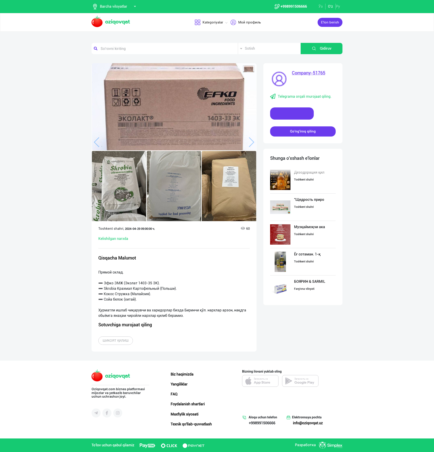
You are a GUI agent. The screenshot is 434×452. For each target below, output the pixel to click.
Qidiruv (325, 48)
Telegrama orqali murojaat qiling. (304, 96)
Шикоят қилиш (116, 340)
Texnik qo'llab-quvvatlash (191, 424)
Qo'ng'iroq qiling (303, 131)
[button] (248, 68)
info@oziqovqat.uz (308, 423)
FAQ (174, 394)
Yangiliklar (179, 384)
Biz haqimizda (182, 374)
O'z (330, 6)
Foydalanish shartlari (188, 404)
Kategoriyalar (213, 22)
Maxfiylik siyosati (184, 414)
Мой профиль (249, 22)
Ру (338, 6)
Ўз (320, 6)
